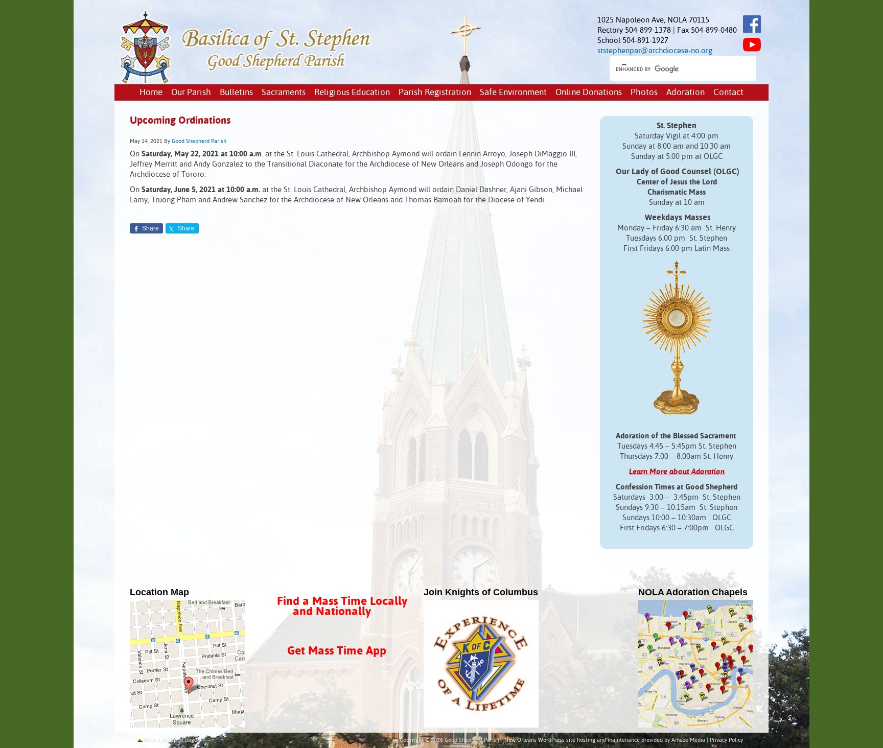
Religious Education (352, 92)
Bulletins (236, 92)
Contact (728, 92)
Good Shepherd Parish (199, 141)
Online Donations (588, 92)
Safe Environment (513, 92)
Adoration (685, 92)
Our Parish (191, 92)
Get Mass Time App (336, 651)
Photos (644, 92)
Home (151, 92)
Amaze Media (688, 740)
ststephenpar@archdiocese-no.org (654, 51)
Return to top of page (170, 740)
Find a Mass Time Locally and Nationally (342, 607)
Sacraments (284, 92)
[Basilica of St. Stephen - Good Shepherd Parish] (246, 82)
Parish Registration (435, 92)
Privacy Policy (726, 740)
